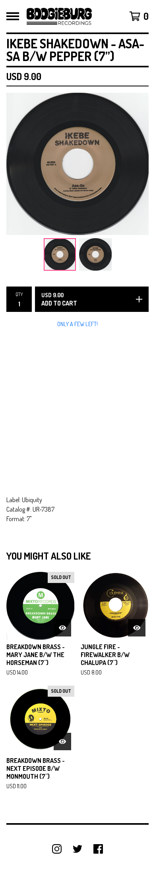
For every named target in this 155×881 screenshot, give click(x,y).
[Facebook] (98, 849)
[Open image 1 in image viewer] (77, 164)
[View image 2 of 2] (95, 254)
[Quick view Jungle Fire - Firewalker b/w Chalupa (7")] (136, 627)
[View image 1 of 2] (60, 254)
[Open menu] (12, 16)
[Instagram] (56, 849)
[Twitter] (77, 849)
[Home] (59, 16)
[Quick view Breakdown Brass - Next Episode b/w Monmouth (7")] (62, 741)
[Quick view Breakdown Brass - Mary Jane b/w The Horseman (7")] (62, 627)
